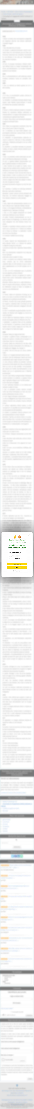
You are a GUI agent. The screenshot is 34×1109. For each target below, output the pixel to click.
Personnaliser (17, 571)
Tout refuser (17, 567)
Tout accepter (17, 564)
